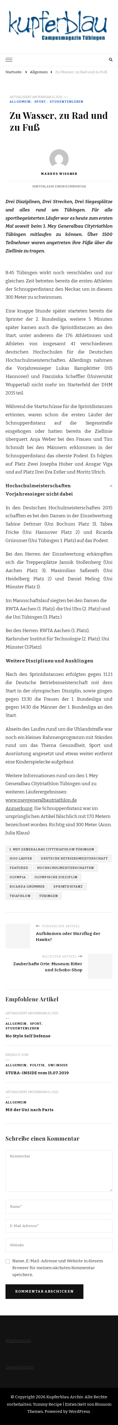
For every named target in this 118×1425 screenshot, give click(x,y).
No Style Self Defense (27, 1036)
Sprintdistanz (68, 886)
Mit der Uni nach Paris (29, 1109)
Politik (37, 1065)
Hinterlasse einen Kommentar (59, 186)
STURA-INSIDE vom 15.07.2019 (37, 1072)
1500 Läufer (21, 858)
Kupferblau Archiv (64, 1396)
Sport (40, 102)
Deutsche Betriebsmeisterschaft (74, 858)
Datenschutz (19, 1367)
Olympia (18, 877)
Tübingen (48, 896)
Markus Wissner (59, 174)
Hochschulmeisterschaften (65, 868)
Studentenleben (66, 102)
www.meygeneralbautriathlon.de (41, 800)
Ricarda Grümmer (27, 886)
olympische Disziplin (56, 877)
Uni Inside (58, 1065)
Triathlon (20, 896)
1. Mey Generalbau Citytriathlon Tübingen (52, 849)
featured (19, 868)
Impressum (18, 1341)
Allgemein (20, 102)
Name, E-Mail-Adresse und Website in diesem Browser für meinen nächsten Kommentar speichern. (57, 1267)
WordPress (79, 1411)
